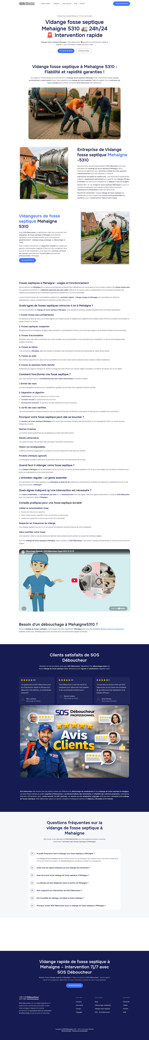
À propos (79, 1002)
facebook (126, 1002)
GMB (124, 1012)
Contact (82, 3)
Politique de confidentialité (80, 1031)
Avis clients (79, 1005)
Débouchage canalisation (103, 1005)
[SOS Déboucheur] (27, 3)
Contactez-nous (83, 51)
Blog (75, 3)
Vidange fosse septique (102, 1009)
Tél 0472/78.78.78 (121, 3)
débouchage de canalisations (113, 629)
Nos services (67, 3)
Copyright (79, 1012)
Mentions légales (66, 1031)
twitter (125, 1005)
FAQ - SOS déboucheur (102, 1012)
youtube (125, 1009)
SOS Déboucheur (68, 1029)
